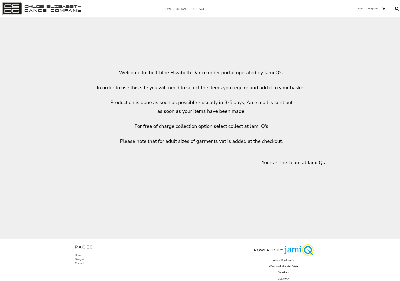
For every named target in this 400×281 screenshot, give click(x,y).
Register (373, 8)
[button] (383, 8)
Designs (79, 259)
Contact (79, 263)
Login (360, 8)
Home (78, 255)
